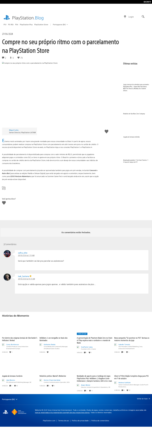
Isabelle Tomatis (124, 344)
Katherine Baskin (49, 344)
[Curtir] (10, 352)
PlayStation (28, 17)
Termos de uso (63, 420)
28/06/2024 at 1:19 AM (26, 255)
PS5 (5, 24)
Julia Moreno (10, 380)
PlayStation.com (49, 420)
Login (131, 16)
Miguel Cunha (13, 130)
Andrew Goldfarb (124, 382)
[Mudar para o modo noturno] (125, 16)
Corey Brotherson (12, 344)
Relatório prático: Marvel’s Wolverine (52, 376)
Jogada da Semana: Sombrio (12, 376)
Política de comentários (100, 420)
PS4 (16, 24)
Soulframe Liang (86, 347)
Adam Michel (85, 385)
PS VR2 (11, 24)
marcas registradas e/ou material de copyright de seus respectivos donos (62, 412)
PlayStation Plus (26, 24)
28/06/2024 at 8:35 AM (26, 279)
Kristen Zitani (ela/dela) (52, 380)
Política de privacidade (80, 420)
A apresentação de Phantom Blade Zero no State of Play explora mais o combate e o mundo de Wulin (94, 340)
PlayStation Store (41, 24)
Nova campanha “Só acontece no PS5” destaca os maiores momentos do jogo (131, 339)
